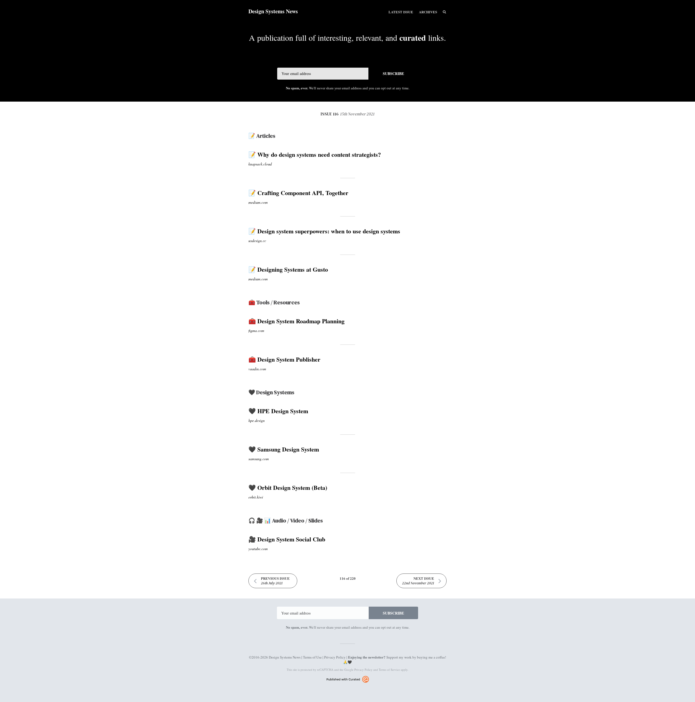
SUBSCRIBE (393, 73)
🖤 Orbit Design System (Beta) (287, 487)
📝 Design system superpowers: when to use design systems (324, 231)
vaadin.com (257, 368)
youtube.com (258, 548)
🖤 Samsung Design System (283, 449)
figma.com (256, 330)
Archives (428, 11)
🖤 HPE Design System (278, 410)
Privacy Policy (335, 657)
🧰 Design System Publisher (284, 359)
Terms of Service (389, 669)
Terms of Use (312, 657)
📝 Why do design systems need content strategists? (314, 154)
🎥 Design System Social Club (286, 539)
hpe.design (256, 420)
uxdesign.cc (257, 240)
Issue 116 (348, 114)
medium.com (258, 202)
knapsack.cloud (260, 164)
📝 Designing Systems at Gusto (288, 269)
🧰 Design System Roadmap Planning (296, 320)
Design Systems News (273, 11)
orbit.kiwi (255, 497)
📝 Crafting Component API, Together (298, 192)
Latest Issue (400, 11)
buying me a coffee (431, 657)
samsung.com (258, 458)
